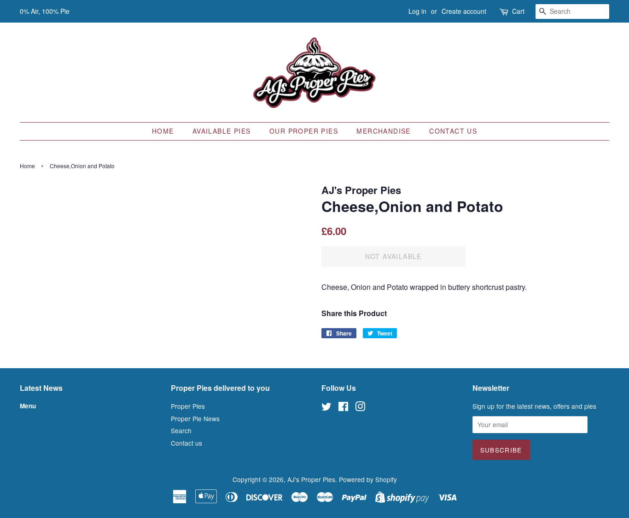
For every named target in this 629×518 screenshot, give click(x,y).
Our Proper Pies (303, 130)
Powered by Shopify (368, 479)
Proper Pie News (195, 418)
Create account (464, 11)
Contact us (453, 130)
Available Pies (221, 130)
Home (163, 130)
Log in (417, 11)
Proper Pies (188, 406)
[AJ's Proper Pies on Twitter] (326, 407)
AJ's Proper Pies (311, 479)
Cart (518, 11)
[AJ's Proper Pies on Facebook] (343, 407)
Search (181, 430)
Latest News (41, 388)
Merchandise (383, 130)
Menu (28, 405)
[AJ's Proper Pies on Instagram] (360, 407)
